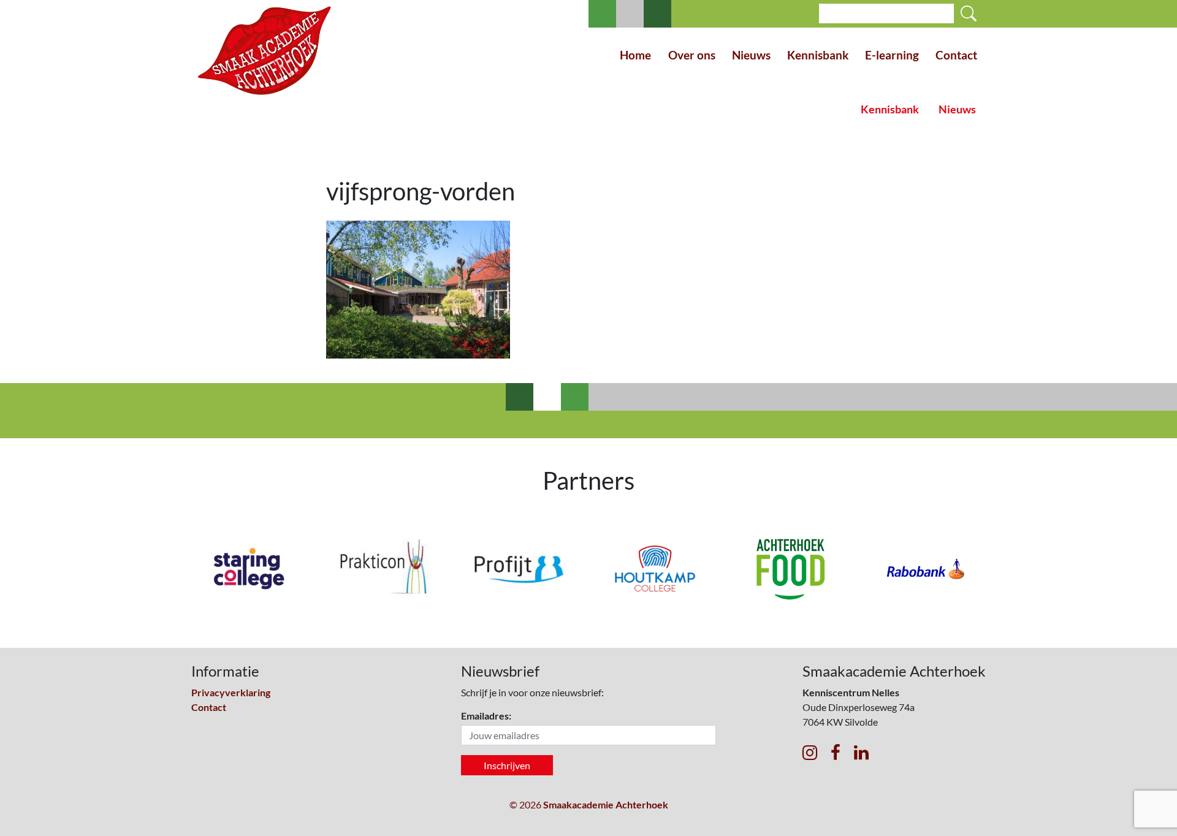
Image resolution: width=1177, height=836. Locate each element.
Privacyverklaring (230, 692)
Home (635, 55)
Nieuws (751, 55)
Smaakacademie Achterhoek (605, 804)
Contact (956, 55)
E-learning (892, 55)
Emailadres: (486, 715)
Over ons (691, 55)
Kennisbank (817, 55)
